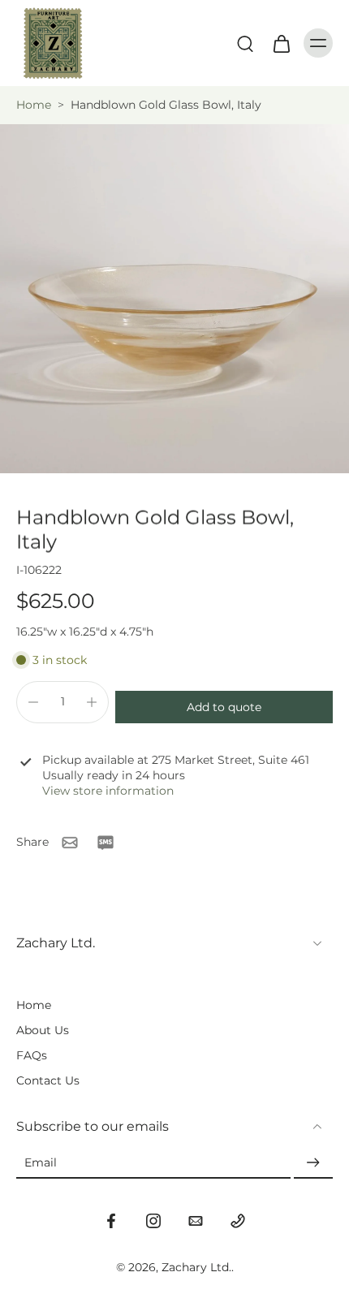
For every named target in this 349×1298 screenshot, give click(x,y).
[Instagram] (153, 1221)
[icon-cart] (281, 43)
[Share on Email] (70, 842)
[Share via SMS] (105, 842)
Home (33, 104)
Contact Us (48, 1080)
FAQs (31, 1055)
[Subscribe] (313, 1163)
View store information (108, 790)
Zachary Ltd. (196, 1267)
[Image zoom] (174, 298)
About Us (42, 1030)
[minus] (33, 702)
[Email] (195, 1221)
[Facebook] (111, 1221)
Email (40, 1162)
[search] (245, 43)
